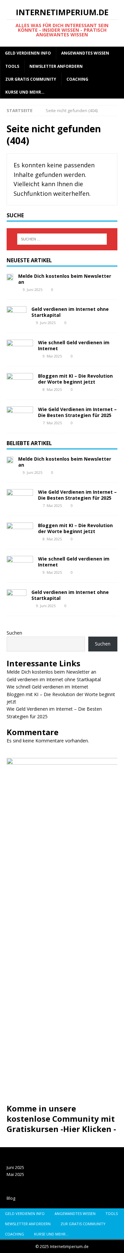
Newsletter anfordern (56, 66)
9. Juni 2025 (32, 289)
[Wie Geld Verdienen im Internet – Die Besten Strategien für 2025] (20, 416)
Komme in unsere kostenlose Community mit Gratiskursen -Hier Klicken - (61, 1118)
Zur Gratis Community (30, 79)
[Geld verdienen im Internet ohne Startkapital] (16, 316)
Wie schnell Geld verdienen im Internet (73, 345)
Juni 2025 (15, 1167)
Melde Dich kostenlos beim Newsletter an (64, 279)
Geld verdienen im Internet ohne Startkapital (70, 312)
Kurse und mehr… (24, 92)
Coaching (77, 79)
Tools (12, 66)
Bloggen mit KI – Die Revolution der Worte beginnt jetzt (75, 379)
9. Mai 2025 (52, 356)
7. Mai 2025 (52, 422)
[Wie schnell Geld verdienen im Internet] (20, 349)
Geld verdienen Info (28, 53)
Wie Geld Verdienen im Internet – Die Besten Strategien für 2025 (77, 412)
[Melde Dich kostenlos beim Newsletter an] (10, 276)
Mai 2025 (15, 1174)
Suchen (14, 633)
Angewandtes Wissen (85, 53)
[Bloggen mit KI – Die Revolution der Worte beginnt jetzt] (20, 383)
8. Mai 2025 (52, 389)
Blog (11, 1198)
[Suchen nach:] (62, 239)
